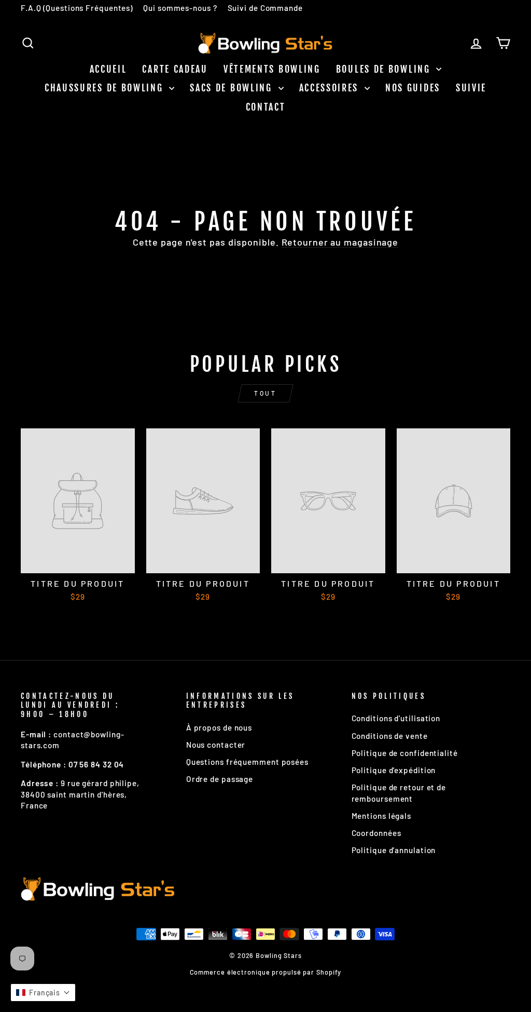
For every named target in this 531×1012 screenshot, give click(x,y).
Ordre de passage (219, 779)
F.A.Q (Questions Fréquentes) (77, 7)
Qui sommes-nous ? (180, 7)
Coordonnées (376, 833)
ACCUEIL (108, 69)
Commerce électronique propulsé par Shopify (266, 972)
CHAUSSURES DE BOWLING (105, 87)
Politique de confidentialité (405, 753)
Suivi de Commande (265, 7)
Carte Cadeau (174, 69)
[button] (43, 992)
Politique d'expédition (394, 770)
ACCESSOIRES (330, 87)
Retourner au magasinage (340, 242)
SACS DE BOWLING (232, 87)
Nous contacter (216, 744)
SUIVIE (471, 87)
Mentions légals (382, 815)
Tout (265, 393)
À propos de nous (219, 727)
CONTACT (266, 107)
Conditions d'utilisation (396, 718)
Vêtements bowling (271, 69)
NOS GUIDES (412, 87)
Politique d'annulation (394, 850)
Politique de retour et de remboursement (399, 792)
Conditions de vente (390, 735)
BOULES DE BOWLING (385, 69)
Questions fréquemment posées (247, 761)
